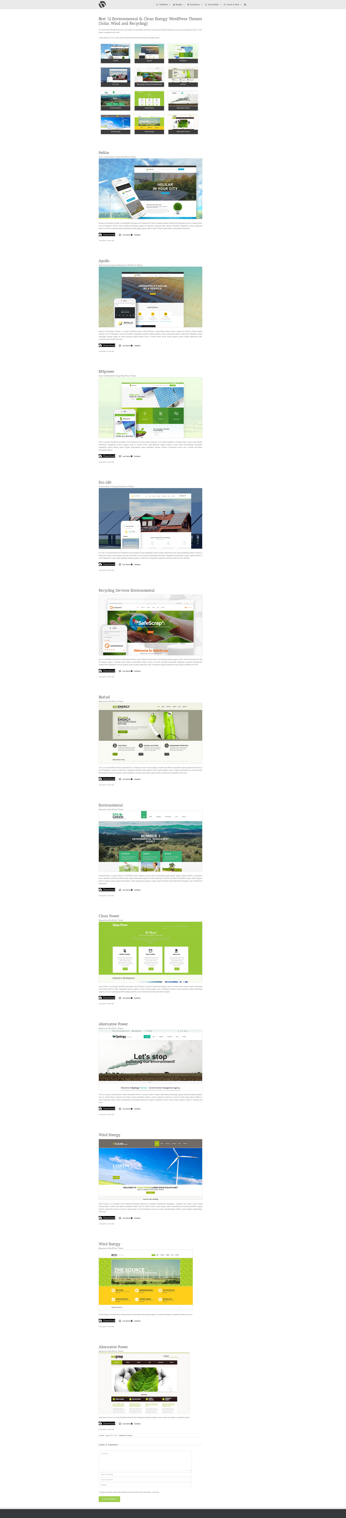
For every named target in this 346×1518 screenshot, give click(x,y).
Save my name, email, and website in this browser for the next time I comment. (130, 1492)
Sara (102, 1435)
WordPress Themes (125, 1435)
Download (109, 234)
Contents (137, 235)
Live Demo (126, 235)
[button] (245, 4)
